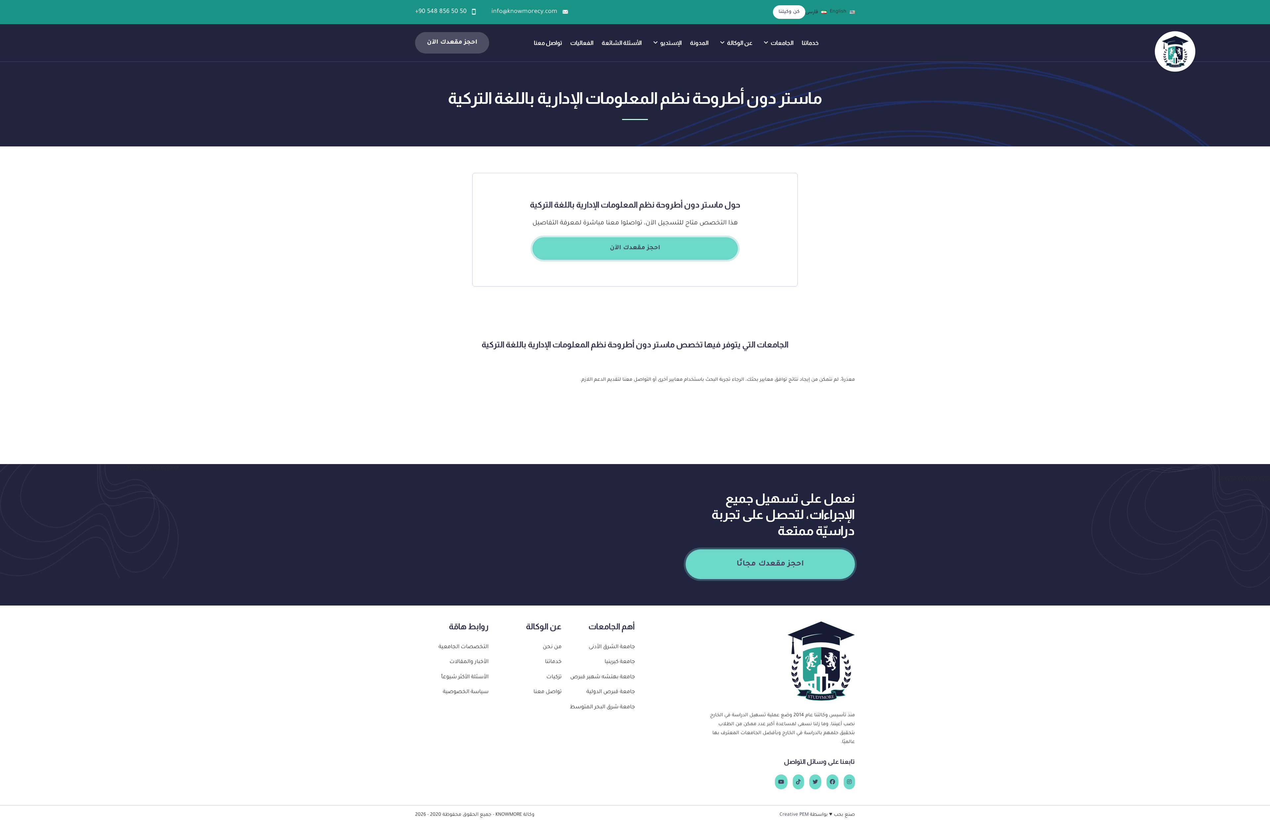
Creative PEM (794, 815)
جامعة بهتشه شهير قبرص (602, 677)
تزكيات (554, 677)
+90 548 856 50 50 (441, 12)
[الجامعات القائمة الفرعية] (766, 42)
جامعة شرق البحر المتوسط (602, 707)
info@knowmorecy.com (524, 12)
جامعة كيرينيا (620, 662)
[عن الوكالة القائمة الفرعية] (722, 42)
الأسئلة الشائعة (622, 42)
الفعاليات (582, 42)
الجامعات (782, 42)
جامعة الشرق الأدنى (612, 647)
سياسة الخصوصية (465, 692)
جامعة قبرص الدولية (610, 692)
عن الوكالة (739, 42)
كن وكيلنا (789, 12)
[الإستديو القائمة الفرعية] (655, 42)
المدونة (699, 42)
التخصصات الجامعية (463, 647)
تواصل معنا (548, 42)
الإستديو (671, 42)
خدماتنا (810, 42)
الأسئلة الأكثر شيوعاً (464, 677)
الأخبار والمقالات (468, 662)
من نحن (552, 647)
